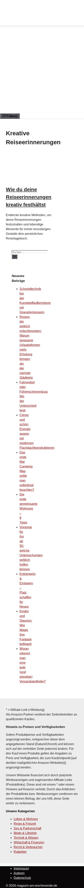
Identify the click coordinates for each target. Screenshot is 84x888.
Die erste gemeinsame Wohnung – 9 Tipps (29, 508)
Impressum (21, 868)
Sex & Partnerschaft (27, 828)
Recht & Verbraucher (28, 847)
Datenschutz (22, 877)
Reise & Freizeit (25, 823)
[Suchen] (14, 256)
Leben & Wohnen (26, 819)
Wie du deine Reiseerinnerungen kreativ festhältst (28, 197)
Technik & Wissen (26, 837)
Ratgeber (20, 851)
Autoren (19, 873)
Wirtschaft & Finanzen (29, 842)
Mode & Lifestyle (25, 833)
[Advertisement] (42, 69)
